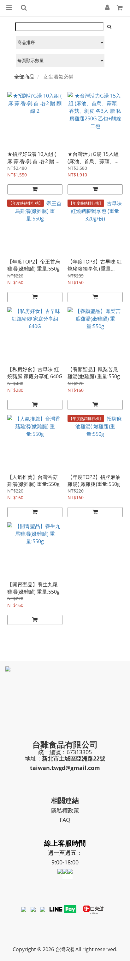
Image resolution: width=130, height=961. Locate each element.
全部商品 (24, 76)
